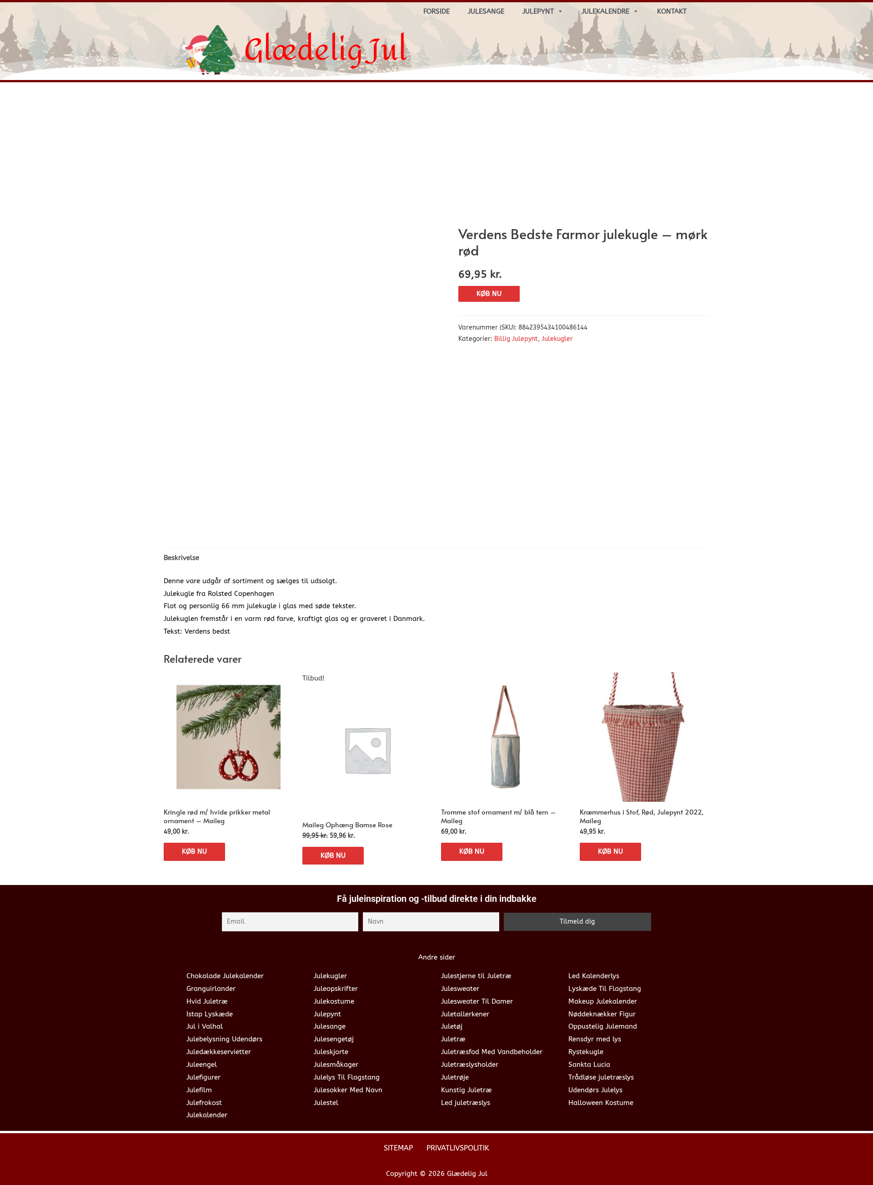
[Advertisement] (436, 157)
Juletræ (453, 1039)
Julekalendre (605, 11)
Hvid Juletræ (207, 1001)
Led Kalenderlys (593, 976)
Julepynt (538, 11)
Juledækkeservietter (218, 1052)
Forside (436, 11)
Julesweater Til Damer (477, 1001)
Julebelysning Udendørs (224, 1039)
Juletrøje (455, 1077)
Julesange (486, 11)
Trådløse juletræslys (601, 1077)
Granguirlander (211, 989)
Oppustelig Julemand (602, 1026)
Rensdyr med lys (594, 1039)
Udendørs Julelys (595, 1090)
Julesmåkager (336, 1064)
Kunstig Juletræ (466, 1090)
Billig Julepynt (516, 339)
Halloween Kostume (600, 1103)
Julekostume (334, 1001)
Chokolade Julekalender (225, 976)
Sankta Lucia (589, 1064)
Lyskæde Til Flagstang (604, 989)
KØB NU (489, 294)
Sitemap (398, 1148)
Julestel (326, 1103)
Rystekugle (585, 1052)
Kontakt (672, 11)
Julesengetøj (334, 1039)
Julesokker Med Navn (348, 1090)
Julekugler (557, 339)
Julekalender (206, 1115)
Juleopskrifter (336, 989)
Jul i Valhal (204, 1026)
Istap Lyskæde (209, 1014)
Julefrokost (204, 1103)
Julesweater (460, 989)
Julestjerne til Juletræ (476, 976)
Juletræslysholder (469, 1064)
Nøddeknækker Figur (602, 1014)
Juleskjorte (331, 1052)
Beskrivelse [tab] (181, 558)
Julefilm (199, 1090)
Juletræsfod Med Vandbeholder (491, 1052)
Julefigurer (203, 1077)
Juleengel (201, 1064)
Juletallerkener (465, 1014)
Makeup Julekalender (602, 1001)
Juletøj (451, 1026)
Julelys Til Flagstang (347, 1077)
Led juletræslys (465, 1103)
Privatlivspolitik (457, 1148)
